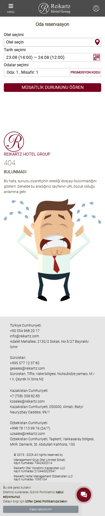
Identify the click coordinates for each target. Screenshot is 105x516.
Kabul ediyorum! (41, 509)
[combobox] (52, 42)
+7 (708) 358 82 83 (25, 396)
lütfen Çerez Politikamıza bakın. (46, 501)
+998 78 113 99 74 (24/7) (30, 428)
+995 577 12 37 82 (25, 363)
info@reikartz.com (24, 336)
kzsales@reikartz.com (27, 401)
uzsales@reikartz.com (27, 434)
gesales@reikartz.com (27, 368)
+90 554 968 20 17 (25, 331)
